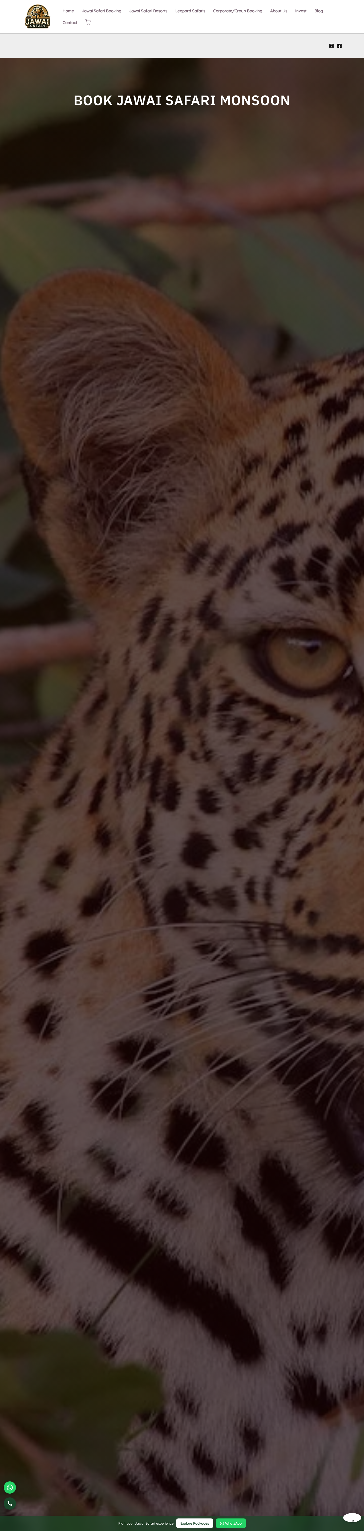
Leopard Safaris (190, 10)
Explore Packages (194, 1523)
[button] (88, 23)
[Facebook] (339, 46)
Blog (318, 10)
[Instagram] (331, 46)
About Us (278, 10)
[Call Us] (10, 1503)
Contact (70, 22)
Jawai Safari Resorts (148, 10)
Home (68, 10)
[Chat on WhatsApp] (10, 1487)
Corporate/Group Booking (237, 10)
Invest (300, 10)
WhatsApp (233, 1523)
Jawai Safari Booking (101, 10)
